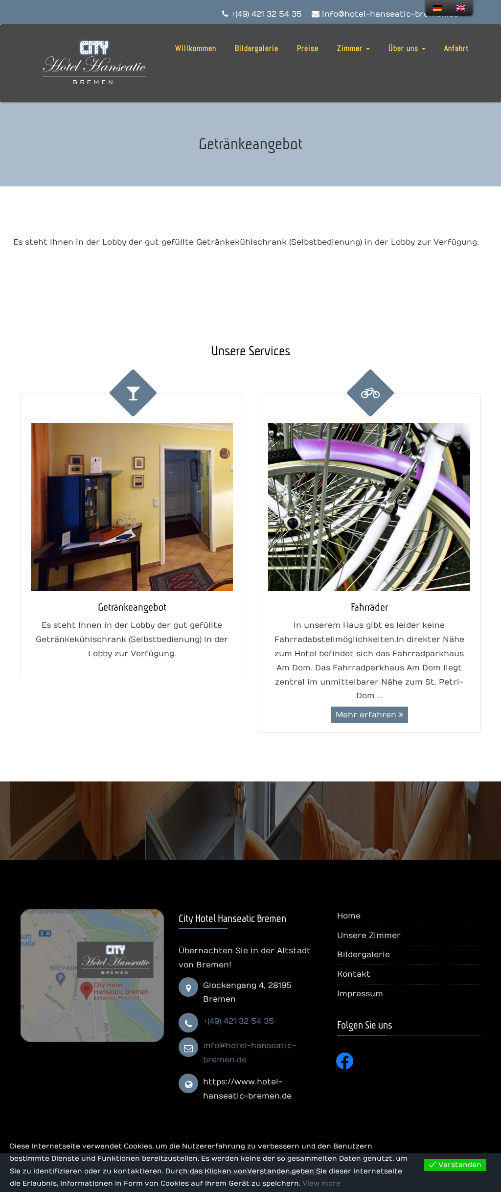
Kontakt (353, 974)
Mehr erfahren (367, 715)
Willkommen (195, 48)
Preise (308, 48)
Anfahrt (456, 48)
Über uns (404, 48)
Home (349, 916)
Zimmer (351, 48)
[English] (461, 8)
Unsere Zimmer (369, 935)
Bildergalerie (256, 48)
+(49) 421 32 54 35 (238, 1021)
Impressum (360, 993)
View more (321, 1183)
